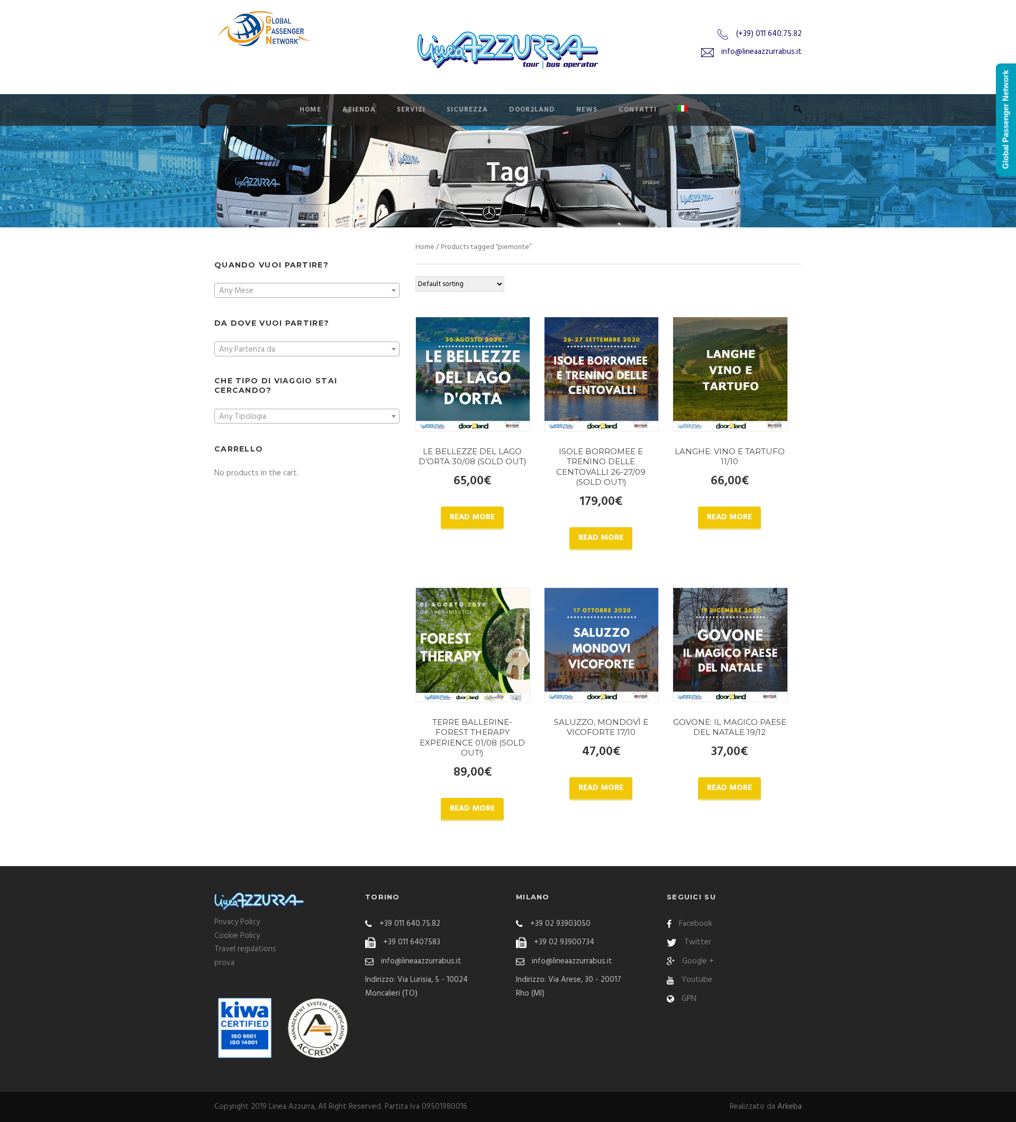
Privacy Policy (237, 922)
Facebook (695, 923)
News (586, 109)
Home (310, 109)
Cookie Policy (237, 936)
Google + (698, 961)
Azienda (359, 109)
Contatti (638, 109)
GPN (689, 998)
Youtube (697, 979)
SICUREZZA (467, 109)
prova (224, 963)
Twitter (697, 942)
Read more (472, 517)
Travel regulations (245, 949)
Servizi (411, 109)
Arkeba (789, 1106)
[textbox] (307, 290)
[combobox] (307, 290)
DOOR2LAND (532, 109)
